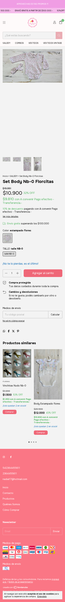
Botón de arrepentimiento (21, 582)
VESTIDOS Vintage (52, 43)
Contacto (8, 493)
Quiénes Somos (11, 504)
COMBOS (19, 43)
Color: (17, 230)
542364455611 (11, 467)
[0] (60, 23)
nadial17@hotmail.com (15, 479)
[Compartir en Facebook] (9, 331)
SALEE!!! (6, 43)
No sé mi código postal (13, 321)
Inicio (5, 176)
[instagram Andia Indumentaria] (4, 456)
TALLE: (13, 248)
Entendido (42, 596)
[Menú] (4, 22)
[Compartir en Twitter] (13, 331)
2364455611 (10, 473)
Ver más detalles (10, 216)
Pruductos (8, 498)
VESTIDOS (33, 43)
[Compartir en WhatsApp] (4, 331)
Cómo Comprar (11, 509)
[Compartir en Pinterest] (18, 331)
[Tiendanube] (15, 588)
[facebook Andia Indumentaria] (11, 456)
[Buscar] (59, 35)
